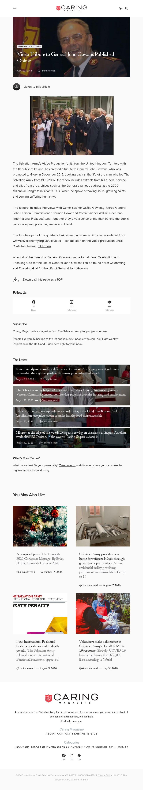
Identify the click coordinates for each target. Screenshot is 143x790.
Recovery (22, 747)
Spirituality (118, 747)
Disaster (38, 747)
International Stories (29, 46)
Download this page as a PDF (43, 279)
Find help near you (71, 721)
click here (44, 246)
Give (94, 734)
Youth (89, 747)
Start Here (80, 734)
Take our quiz (67, 465)
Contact (64, 734)
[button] (14, 8)
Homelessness (57, 747)
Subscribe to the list (45, 339)
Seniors (101, 747)
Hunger (77, 747)
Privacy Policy (104, 775)
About (51, 734)
